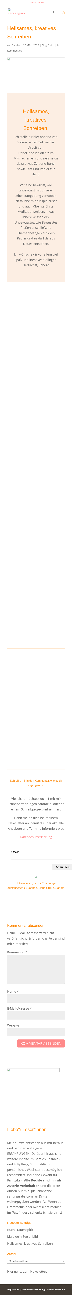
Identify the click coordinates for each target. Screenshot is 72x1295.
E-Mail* (15, 852)
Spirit (51, 45)
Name (13, 991)
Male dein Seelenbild (22, 1236)
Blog (44, 45)
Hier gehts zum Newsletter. (27, 1271)
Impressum (13, 1289)
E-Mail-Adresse (19, 1008)
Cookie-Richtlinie (56, 1289)
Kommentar (17, 952)
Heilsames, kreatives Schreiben (30, 1243)
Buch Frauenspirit (20, 1230)
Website (13, 1025)
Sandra (16, 45)
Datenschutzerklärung (36, 837)
